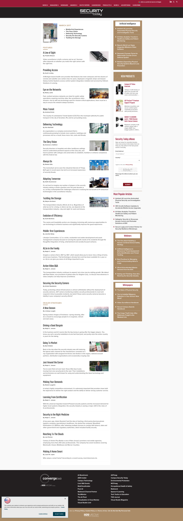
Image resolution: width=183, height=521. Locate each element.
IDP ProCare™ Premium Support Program (131, 101)
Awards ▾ (73, 5)
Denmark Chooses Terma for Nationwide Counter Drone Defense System (127, 55)
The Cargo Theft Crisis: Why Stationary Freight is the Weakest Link (127, 315)
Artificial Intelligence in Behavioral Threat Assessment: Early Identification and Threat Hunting (128, 252)
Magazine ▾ (54, 5)
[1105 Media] (48, 485)
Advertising (125, 5)
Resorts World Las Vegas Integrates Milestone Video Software (126, 47)
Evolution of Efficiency (52, 216)
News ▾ (45, 5)
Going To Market (50, 343)
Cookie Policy (90, 511)
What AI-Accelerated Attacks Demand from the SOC (127, 269)
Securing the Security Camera (56, 283)
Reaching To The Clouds (53, 434)
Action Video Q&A (50, 266)
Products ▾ (107, 5)
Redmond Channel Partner (87, 492)
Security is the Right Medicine (56, 415)
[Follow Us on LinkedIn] (171, 2)
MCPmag (114, 483)
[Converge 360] (50, 479)
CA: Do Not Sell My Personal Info (119, 511)
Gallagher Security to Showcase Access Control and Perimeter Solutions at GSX (126, 221)
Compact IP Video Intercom (129, 85)
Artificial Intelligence (128, 24)
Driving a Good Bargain (53, 325)
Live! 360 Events (84, 483)
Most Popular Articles (122, 194)
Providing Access (50, 70)
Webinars (64, 5)
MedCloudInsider (84, 486)
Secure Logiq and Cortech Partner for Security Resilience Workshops (128, 228)
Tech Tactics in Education (120, 494)
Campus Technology (85, 481)
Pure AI (80, 489)
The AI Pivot (82, 497)
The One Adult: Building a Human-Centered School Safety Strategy (128, 243)
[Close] (65, 499)
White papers (84, 5)
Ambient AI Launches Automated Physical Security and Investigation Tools (127, 31)
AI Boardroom (83, 475)
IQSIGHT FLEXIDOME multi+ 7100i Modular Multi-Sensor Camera (131, 119)
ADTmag (114, 475)
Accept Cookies (59, 514)
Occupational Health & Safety (121, 486)
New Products (127, 76)
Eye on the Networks (52, 90)
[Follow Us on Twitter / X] (173, 2)
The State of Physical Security (127, 290)
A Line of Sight (49, 53)
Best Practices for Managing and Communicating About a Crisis (127, 261)
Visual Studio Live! (84, 503)
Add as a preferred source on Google (151, 2)
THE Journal (115, 497)
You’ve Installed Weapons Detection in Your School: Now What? (128, 296)
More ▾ (116, 5)
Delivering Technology (52, 124)
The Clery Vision (50, 142)
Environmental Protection (120, 481)
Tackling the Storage (52, 198)
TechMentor (82, 494)
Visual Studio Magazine (119, 500)
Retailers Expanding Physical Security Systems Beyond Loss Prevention (128, 64)
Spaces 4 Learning (117, 492)
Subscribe (136, 5)
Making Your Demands (53, 382)
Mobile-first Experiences (54, 231)
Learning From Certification (55, 397)
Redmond (114, 489)
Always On (47, 161)
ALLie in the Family (51, 248)
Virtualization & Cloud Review (88, 500)
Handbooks (96, 5)
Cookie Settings (43, 514)
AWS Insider (82, 478)
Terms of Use (102, 511)
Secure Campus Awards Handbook (125, 308)
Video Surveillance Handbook (128, 303)
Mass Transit (48, 109)
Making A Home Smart (53, 451)
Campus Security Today (119, 478)
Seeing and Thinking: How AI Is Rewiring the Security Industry (128, 275)
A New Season (49, 308)
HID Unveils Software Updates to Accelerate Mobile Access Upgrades (128, 207)
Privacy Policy (129, 164)
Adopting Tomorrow (51, 179)
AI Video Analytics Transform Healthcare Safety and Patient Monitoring (127, 39)
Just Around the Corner (53, 362)
